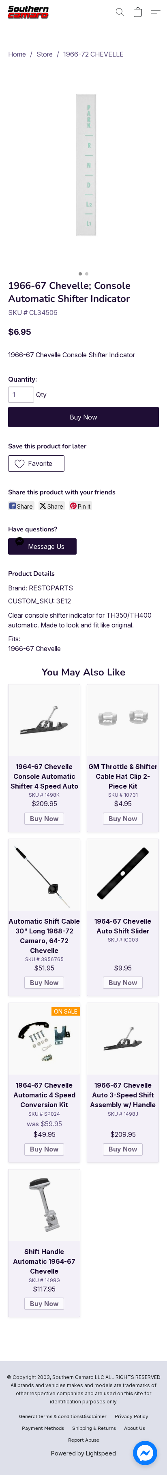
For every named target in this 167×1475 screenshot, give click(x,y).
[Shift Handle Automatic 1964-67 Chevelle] (44, 1205)
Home (17, 54)
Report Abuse (83, 1440)
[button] (30, 12)
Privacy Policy (131, 1416)
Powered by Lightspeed (83, 1453)
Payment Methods (43, 1428)
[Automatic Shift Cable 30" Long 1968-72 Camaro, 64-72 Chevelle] (44, 875)
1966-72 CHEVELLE (93, 54)
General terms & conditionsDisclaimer (63, 1416)
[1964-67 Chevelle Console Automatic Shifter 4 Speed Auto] (44, 720)
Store (44, 54)
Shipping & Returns (94, 1428)
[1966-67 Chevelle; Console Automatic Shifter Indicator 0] (83, 167)
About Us (134, 1428)
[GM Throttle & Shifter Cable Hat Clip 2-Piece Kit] (122, 720)
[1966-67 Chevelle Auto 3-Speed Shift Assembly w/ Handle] (122, 1039)
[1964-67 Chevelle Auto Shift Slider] (122, 875)
